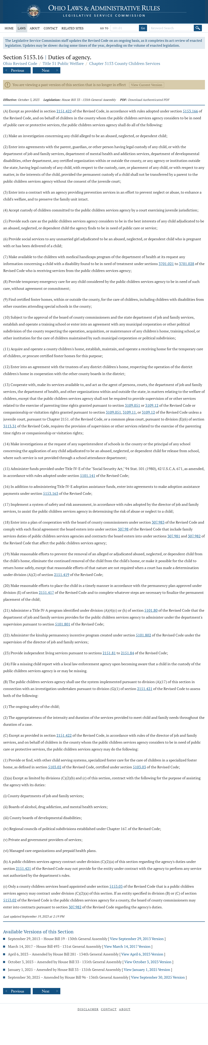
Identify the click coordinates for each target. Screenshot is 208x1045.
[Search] (198, 28)
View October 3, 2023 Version (147, 961)
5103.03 (139, 767)
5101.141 (87, 475)
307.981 (173, 536)
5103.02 (54, 767)
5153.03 (116, 886)
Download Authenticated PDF (148, 100)
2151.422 (64, 111)
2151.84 (127, 652)
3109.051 (132, 405)
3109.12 (151, 405)
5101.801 (62, 624)
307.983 (158, 522)
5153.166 (190, 111)
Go (143, 28)
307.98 (123, 529)
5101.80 (151, 610)
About (35, 28)
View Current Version (146, 85)
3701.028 (186, 263)
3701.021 (166, 263)
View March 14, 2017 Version (127, 946)
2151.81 (109, 652)
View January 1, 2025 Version (147, 969)
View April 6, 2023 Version (142, 954)
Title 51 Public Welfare (63, 63)
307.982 (194, 536)
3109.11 (129, 412)
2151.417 (46, 592)
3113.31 (9, 426)
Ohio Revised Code (20, 63)
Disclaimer (88, 1009)
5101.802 (143, 635)
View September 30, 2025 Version (158, 977)
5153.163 (50, 493)
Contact (50, 28)
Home (9, 28)
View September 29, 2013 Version (137, 938)
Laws (22, 28)
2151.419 (61, 574)
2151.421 (144, 688)
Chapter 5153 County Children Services (124, 63)
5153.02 (9, 900)
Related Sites (72, 28)
